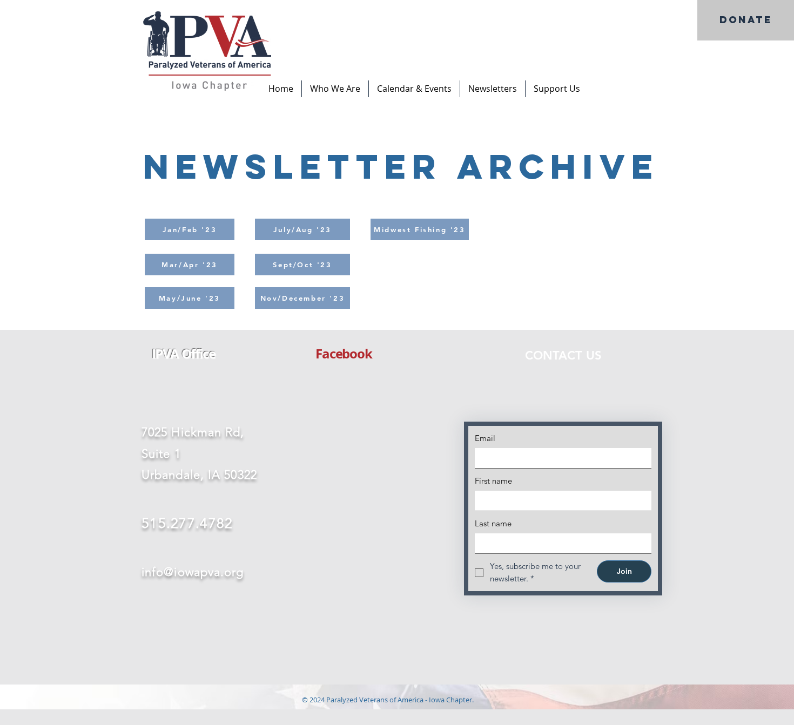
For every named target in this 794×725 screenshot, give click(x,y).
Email (485, 438)
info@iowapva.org (193, 572)
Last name (493, 523)
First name (493, 481)
